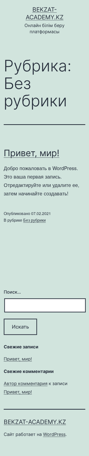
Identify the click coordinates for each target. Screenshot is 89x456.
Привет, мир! (31, 153)
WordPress (54, 434)
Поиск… (12, 292)
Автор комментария (25, 383)
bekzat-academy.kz (35, 422)
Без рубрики (34, 220)
